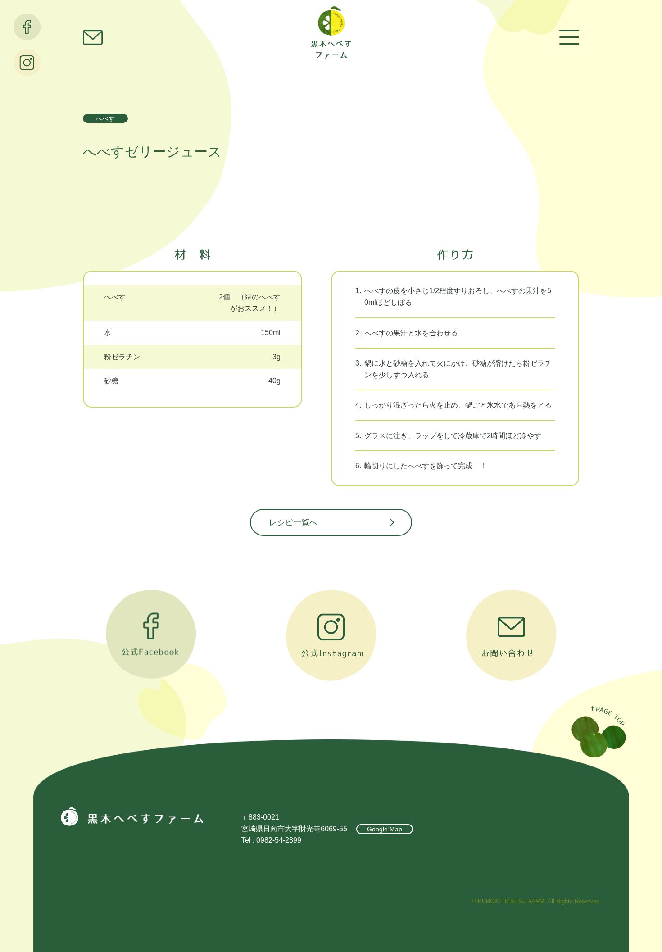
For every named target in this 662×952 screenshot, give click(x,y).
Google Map (384, 829)
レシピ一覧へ (293, 522)
